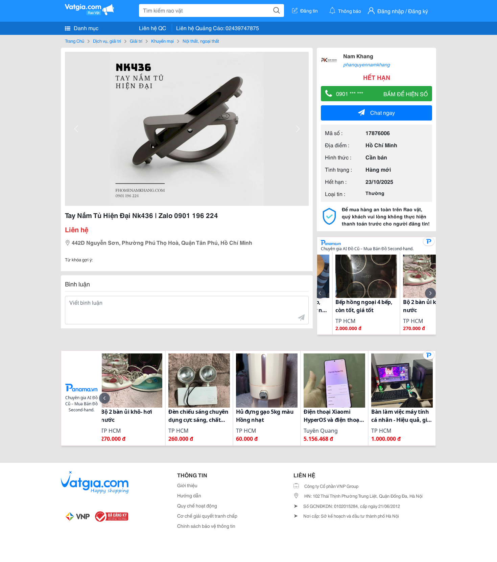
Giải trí (136, 41)
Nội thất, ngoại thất (201, 41)
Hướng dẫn (189, 495)
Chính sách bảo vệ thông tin (206, 525)
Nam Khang (358, 56)
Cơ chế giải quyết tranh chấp (207, 515)
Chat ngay (382, 112)
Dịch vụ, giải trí (107, 41)
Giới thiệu (187, 485)
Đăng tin (309, 10)
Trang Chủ (74, 41)
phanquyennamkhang (366, 64)
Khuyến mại (162, 41)
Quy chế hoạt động (197, 505)
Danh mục (85, 27)
